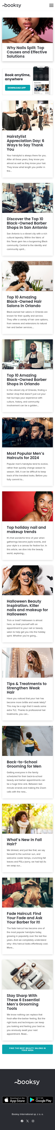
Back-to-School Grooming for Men (24, 764)
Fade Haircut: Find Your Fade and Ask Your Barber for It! (24, 918)
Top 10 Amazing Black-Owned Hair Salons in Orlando (24, 301)
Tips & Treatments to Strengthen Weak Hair (27, 688)
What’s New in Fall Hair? (24, 842)
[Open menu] (51, 5)
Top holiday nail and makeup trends (26, 529)
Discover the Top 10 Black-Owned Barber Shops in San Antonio (27, 223)
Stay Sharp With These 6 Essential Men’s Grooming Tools (23, 1002)
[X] (27, 1121)
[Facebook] (22, 1121)
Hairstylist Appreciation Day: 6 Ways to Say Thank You (25, 143)
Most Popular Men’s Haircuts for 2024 (25, 455)
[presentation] (27, 30)
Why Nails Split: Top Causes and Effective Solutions (27, 52)
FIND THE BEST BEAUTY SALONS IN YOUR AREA (27, 1049)
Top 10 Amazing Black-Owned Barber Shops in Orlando (27, 379)
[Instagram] (33, 1121)
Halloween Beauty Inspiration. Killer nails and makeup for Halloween (27, 607)
